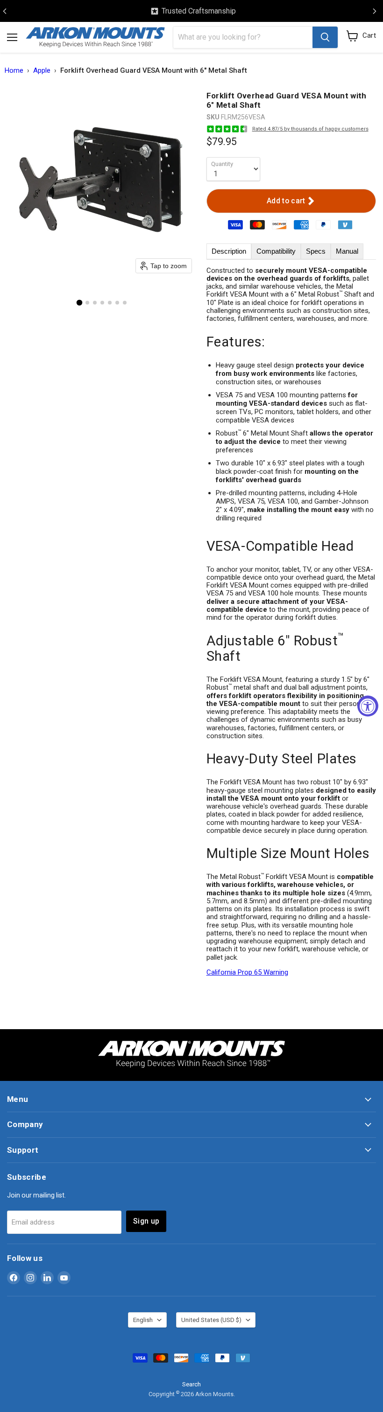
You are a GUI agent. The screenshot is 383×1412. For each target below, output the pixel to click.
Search (191, 1384)
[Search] (325, 37)
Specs (316, 251)
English (143, 1319)
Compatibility (276, 251)
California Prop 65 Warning (247, 972)
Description (229, 251)
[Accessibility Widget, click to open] (367, 706)
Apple (41, 71)
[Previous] (4, 11)
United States (211, 1319)
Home (14, 71)
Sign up (146, 1221)
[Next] (374, 11)
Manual (347, 251)
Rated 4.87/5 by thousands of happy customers (310, 129)
